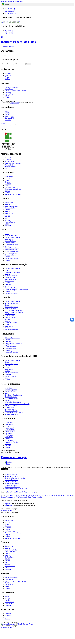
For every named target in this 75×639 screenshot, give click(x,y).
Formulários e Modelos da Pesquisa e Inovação (21, 492)
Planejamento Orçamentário (13, 343)
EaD (7, 426)
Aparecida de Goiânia (11, 206)
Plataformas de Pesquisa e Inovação (16, 488)
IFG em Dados (9, 161)
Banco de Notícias (10, 167)
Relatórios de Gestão (11, 411)
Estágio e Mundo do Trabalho (14, 312)
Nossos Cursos (9, 158)
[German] (10, 22)
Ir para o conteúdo (11, 8)
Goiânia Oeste (9, 213)
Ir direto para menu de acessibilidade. (12, 1)
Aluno (7, 111)
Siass (6, 378)
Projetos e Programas (11, 244)
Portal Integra (9, 435)
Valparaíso (8, 225)
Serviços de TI (10, 431)
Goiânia (7, 211)
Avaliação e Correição (11, 414)
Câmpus (7, 180)
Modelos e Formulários (12, 483)
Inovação (8, 433)
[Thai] (18, 22)
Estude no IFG (9, 118)
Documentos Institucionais (13, 163)
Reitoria (7, 178)
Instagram (8, 615)
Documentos (8, 239)
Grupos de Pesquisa (11, 481)
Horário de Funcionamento (13, 194)
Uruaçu (7, 224)
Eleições (7, 191)
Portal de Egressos (10, 317)
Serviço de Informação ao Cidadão (15, 90)
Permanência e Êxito (11, 249)
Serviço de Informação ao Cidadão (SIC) (17, 404)
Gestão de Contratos (11, 347)
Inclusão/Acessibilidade (12, 251)
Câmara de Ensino (10, 241)
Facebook (8, 613)
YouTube (7, 619)
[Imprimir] (8, 462)
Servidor (7, 114)
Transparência (9, 94)
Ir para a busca (10, 12)
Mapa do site (9, 34)
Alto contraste (9, 32)
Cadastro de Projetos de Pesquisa (15, 478)
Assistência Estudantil (11, 303)
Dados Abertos (9, 407)
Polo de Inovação (10, 277)
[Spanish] (15, 22)
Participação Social (10, 391)
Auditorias (8, 393)
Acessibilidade (9, 30)
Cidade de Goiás (10, 208)
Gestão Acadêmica (10, 255)
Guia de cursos (9, 116)
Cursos (7, 234)
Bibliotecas (9, 424)
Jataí (6, 218)
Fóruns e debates (10, 242)
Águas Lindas (9, 202)
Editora (7, 438)
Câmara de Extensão (11, 322)
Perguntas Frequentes (11, 258)
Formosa (7, 209)
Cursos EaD (8, 160)
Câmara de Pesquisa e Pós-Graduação (16, 289)
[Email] (7, 464)
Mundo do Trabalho (11, 442)
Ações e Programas (11, 390)
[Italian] (13, 22)
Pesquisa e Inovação (11, 275)
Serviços (7, 257)
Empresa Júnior (9, 315)
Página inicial (14, 103)
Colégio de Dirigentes (11, 187)
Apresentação (9, 177)
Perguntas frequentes (11, 87)
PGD (6, 168)
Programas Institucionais (12, 272)
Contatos (7, 192)
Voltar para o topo (6, 510)
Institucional (8, 388)
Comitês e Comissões (11, 288)
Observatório (9, 440)
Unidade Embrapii (10, 279)
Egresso (7, 113)
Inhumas (7, 215)
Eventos (7, 282)
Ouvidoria (8, 92)
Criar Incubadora (10, 314)
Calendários (9, 423)
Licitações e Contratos (11, 398)
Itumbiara (8, 217)
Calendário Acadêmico (12, 248)
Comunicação (9, 89)
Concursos (8, 120)
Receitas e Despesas (11, 348)
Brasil (7, 4)
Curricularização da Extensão (14, 310)
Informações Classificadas (13, 402)
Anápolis (7, 204)
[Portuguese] (2, 22)
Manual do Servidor (11, 376)
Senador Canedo (10, 222)
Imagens (8, 445)
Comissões (8, 184)
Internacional (9, 428)
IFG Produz (9, 437)
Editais (7, 246)
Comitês (7, 185)
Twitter (7, 617)
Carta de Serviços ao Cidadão (14, 412)
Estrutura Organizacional (12, 237)
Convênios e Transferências (13, 395)
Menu (3, 123)
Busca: (4, 64)
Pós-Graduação (9, 281)
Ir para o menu (10, 10)
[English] (5, 22)
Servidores (8, 400)
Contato (7, 97)
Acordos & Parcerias (11, 476)
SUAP (7, 96)
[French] (8, 22)
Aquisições (8, 345)
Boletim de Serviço (11, 409)
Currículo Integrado (11, 253)
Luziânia (7, 220)
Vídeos (7, 447)
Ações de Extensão (11, 308)
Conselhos (8, 182)
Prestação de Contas (11, 485)
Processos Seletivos (11, 235)
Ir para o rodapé (10, 13)
